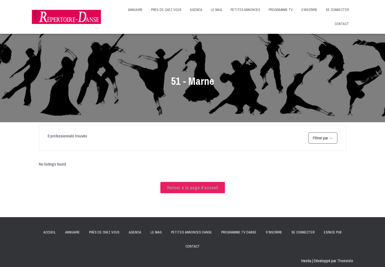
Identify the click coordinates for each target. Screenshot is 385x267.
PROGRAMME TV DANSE (238, 232)
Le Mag (156, 232)
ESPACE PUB (333, 232)
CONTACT (342, 24)
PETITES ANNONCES (245, 10)
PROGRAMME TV (281, 10)
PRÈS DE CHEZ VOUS (166, 10)
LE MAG (216, 10)
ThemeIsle (345, 260)
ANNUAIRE (135, 10)
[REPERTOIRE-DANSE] (66, 17)
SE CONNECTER (337, 10)
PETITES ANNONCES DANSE (191, 232)
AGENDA (196, 10)
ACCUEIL (49, 232)
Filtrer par (320, 138)
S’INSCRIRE (309, 10)
